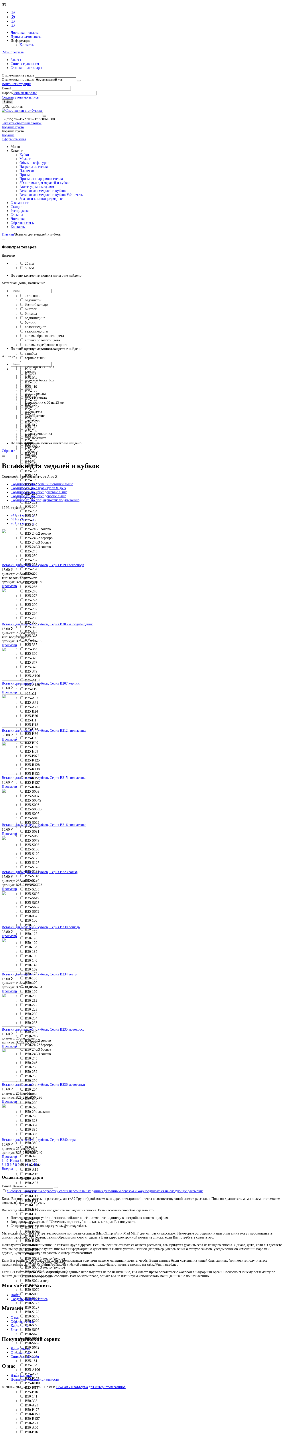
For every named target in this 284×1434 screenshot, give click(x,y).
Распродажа (20, 211)
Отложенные (20, 1352)
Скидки (16, 207)
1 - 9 (5, 1160)
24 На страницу (22, 515)
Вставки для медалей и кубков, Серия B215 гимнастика (44, 777)
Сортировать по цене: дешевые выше (39, 492)
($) (13, 12)
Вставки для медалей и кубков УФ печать (51, 195)
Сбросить (9, 451)
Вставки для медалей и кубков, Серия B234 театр (39, 974)
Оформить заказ (14, 139)
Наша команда (21, 1375)
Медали (25, 159)
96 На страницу (22, 523)
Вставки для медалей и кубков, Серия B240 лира (39, 1140)
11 (26, 1164)
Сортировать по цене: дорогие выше (38, 496)
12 (31, 1164)
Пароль (7, 93)
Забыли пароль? (25, 93)
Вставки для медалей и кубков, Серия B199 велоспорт (43, 565)
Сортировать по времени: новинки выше (42, 484)
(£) (13, 25)
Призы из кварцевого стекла (41, 179)
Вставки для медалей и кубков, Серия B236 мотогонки (43, 1084)
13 (35, 1164)
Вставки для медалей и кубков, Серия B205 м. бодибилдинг (47, 624)
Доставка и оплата (25, 32)
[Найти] (44, 116)
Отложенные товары (26, 68)
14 (39, 1164)
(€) (13, 21)
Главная (8, 234)
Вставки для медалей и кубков (43, 191)
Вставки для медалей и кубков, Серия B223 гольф (39, 872)
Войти (7, 84)
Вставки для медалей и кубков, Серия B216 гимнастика (44, 825)
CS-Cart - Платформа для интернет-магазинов (91, 1387)
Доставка (18, 219)
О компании (20, 203)
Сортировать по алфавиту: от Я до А (38, 488)
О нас (15, 1317)
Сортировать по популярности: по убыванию (45, 500)
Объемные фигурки (34, 163)
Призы (25, 175)
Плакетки (27, 171)
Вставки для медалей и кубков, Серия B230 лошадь (41, 927)
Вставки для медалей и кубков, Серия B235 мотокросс (43, 1029)
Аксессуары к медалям (37, 187)
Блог (14, 1329)
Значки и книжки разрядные (41, 199)
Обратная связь (22, 223)
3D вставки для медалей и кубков (45, 183)
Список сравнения (25, 64)
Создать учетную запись (20, 97)
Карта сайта (20, 1325)
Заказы (16, 60)
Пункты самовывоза (26, 36)
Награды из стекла (34, 167)
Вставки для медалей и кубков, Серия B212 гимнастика (44, 730)
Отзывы (17, 215)
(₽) (13, 17)
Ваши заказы (20, 1348)
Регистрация (21, 84)
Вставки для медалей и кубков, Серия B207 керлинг (41, 683)
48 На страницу (22, 519)
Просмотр (9, 586)
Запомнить (14, 106)
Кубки (24, 155)
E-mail (6, 88)
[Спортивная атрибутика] (22, 110)
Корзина (8, 135)
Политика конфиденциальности (35, 1379)
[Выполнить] (79, 80)
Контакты (27, 44)
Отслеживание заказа (18, 79)
